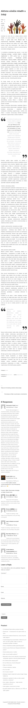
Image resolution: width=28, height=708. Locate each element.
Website (3, 598)
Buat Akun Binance (11, 533)
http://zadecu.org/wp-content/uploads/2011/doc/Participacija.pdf (10, 484)
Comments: (3, 376)
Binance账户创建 (10, 495)
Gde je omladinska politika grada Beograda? (13, 645)
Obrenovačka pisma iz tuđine (10, 652)
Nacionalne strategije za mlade (18, 41)
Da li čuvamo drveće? (8, 671)
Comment (4, 573)
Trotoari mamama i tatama (9, 667)
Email (2, 592)
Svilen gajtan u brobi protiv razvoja (11, 686)
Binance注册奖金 (10, 509)
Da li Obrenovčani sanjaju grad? (10, 660)
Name (2, 586)
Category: (3, 370)
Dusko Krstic (20, 374)
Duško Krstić (13, 702)
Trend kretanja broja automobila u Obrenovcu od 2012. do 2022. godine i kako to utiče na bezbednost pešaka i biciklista (14, 641)
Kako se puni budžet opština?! (10, 654)
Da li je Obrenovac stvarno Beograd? (11, 662)
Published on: (4, 374)
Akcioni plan (21, 39)
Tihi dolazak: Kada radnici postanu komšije (13, 629)
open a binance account (12, 521)
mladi (7, 370)
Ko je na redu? (6, 669)
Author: (15, 374)
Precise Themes (16, 703)
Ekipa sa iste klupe (7, 665)
